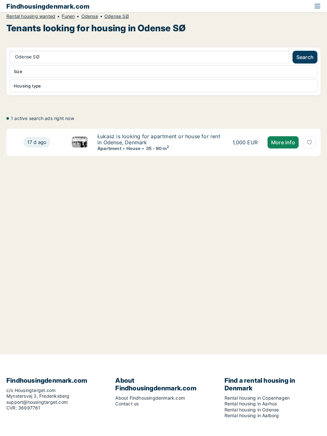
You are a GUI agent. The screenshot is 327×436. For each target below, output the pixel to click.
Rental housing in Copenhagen (257, 398)
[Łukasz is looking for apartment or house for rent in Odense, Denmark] (80, 142)
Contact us (127, 403)
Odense (89, 16)
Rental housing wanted (30, 16)
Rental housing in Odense (251, 409)
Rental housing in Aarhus (250, 403)
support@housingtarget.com (37, 402)
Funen (68, 16)
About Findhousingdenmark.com (150, 398)
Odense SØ (116, 16)
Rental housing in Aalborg (251, 415)
